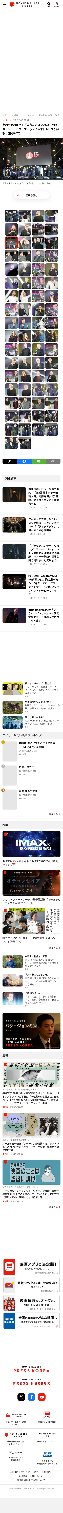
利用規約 (48, 1472)
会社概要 (14, 1472)
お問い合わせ (36, 1476)
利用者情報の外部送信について (31, 1480)
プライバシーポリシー (31, 1472)
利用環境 (23, 1476)
